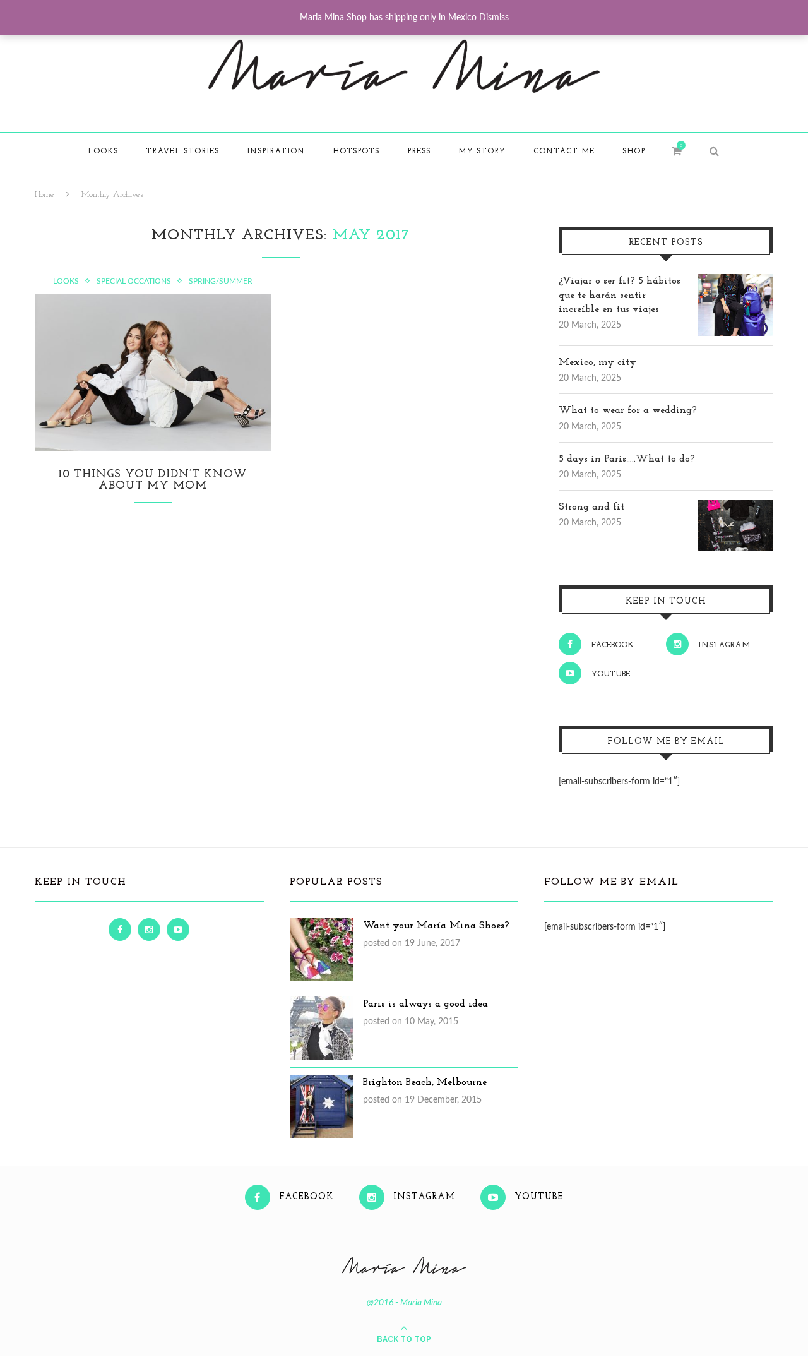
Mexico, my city (597, 362)
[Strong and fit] (735, 507)
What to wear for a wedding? (628, 410)
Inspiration (276, 151)
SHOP (633, 151)
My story (482, 151)
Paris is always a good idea (425, 1004)
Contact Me (564, 151)
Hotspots (356, 151)
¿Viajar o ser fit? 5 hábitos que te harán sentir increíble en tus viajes (619, 295)
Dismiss (494, 17)
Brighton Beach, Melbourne (425, 1082)
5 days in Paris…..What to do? (627, 459)
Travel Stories (182, 151)
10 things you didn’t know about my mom (152, 480)
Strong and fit (591, 507)
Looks (103, 151)
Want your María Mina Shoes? (436, 926)
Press (419, 151)
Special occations (134, 281)
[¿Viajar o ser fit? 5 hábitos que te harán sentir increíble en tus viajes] (735, 281)
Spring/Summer (220, 281)
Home (44, 195)
